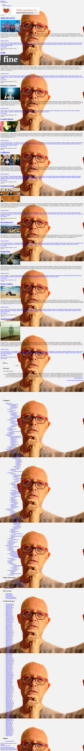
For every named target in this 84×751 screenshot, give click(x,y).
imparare (12, 143)
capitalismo (29, 309)
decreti (51, 212)
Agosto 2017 (8, 693)
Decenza (13, 513)
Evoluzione (3, 143)
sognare (63, 352)
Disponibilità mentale (15, 493)
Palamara (74, 177)
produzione (6, 276)
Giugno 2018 (8, 681)
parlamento (26, 44)
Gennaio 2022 (9, 630)
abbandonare (16, 351)
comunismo (44, 309)
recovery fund (8, 178)
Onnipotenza (16, 424)
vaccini (39, 178)
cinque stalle (41, 212)
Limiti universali (14, 469)
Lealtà (9, 409)
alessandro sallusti (17, 176)
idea (76, 243)
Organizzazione (11, 429)
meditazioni (23, 352)
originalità (23, 244)
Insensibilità (16, 496)
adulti (14, 75)
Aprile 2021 (8, 641)
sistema (55, 352)
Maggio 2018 (8, 682)
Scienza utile (13, 406)
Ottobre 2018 (8, 676)
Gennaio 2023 (9, 616)
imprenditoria (33, 177)
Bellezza (7, 403)
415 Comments (4, 245)
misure (81, 243)
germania (77, 351)
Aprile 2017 (8, 697)
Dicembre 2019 (9, 660)
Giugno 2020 (8, 653)
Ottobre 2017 (8, 690)
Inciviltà (10, 550)
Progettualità (13, 414)
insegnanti (71, 275)
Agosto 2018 (8, 679)
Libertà (6, 309)
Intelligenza (13, 501)
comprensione (58, 142)
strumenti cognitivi (9, 45)
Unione (6, 75)
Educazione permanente (19, 518)
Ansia (12, 483)
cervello (52, 142)
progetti (16, 276)
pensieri (30, 77)
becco (46, 142)
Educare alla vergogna (18, 517)
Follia (12, 498)
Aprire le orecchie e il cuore (19, 474)
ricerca (58, 44)
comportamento (47, 243)
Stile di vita (10, 543)
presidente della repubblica (40, 44)
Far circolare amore (20, 478)
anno (19, 75)
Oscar (17, 525)
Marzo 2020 (8, 656)
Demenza (13, 490)
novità (44, 143)
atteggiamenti (41, 142)
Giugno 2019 (8, 667)
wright (9, 145)
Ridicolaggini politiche (15, 573)
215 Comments (4, 46)
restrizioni (43, 244)
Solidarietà (10, 432)
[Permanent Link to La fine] (10, 64)
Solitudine (67, 352)
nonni (41, 143)
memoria (11, 77)
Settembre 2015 (9, 720)
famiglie (74, 42)
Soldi (12, 537)
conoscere (49, 309)
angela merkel (13, 309)
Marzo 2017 (8, 699)
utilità (38, 111)
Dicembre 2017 (9, 688)
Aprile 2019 (8, 669)
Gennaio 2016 (9, 715)
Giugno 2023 (8, 610)
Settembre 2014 (9, 733)
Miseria (12, 564)
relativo (46, 77)
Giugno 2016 (8, 709)
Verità (17, 465)
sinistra (72, 213)
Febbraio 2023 (9, 615)
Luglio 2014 (8, 735)
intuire (61, 110)
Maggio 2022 (8, 626)
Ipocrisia (13, 571)
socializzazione (70, 44)
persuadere (37, 310)
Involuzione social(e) (15, 554)
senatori (69, 213)
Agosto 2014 (8, 734)
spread (29, 178)
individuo (2, 44)
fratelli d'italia (11, 177)
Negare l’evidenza (7, 284)
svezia (71, 244)
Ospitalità (16, 521)
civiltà (42, 243)
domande (34, 275)
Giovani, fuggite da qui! (18, 580)
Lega (46, 177)
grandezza (8, 143)
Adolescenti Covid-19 (8, 18)
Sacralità (13, 423)
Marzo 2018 (8, 685)
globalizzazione (56, 110)
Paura (9, 561)
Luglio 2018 (8, 680)
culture (52, 243)
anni (17, 75)
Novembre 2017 (9, 689)
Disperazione (13, 492)
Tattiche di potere (9, 594)
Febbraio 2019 (9, 672)
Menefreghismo (14, 531)
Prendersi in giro (11, 447)
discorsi (54, 212)
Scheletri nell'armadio (18, 565)
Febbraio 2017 (9, 700)
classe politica (33, 42)
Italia (8, 77)
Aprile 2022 (8, 627)
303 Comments (4, 180)
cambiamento (26, 212)
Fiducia (6, 177)
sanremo (62, 213)
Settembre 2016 (9, 706)
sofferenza (79, 44)
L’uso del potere (9, 596)
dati (41, 42)
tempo (65, 77)
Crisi (48, 212)
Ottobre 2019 (8, 662)
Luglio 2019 (8, 666)
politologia (11, 111)
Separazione (13, 425)
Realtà (6, 42)
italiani (11, 44)
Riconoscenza (7, 351)
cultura (38, 42)
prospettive (45, 213)
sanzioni (47, 244)
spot (81, 352)
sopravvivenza (73, 352)
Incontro (15, 520)
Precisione (13, 405)
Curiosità (18, 459)
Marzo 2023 (8, 614)
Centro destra (35, 212)
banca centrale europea (40, 176)
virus (2, 353)
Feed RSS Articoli (4, 748)
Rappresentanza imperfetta (16, 536)
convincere (54, 309)
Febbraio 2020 (9, 658)
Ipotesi (17, 463)
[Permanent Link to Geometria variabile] (10, 201)
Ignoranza (18, 460)
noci (38, 143)
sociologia (34, 111)
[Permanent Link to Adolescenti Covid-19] (10, 31)
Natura (31, 352)
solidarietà (62, 77)
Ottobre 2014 (8, 732)
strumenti (2, 45)
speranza (31, 276)
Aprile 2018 (8, 683)
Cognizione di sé (11, 451)
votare (81, 213)
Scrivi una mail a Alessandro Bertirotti (75, 380)
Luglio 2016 (8, 708)
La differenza (5, 152)
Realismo (6, 275)
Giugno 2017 (8, 695)
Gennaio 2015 (9, 728)
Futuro (77, 42)
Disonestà (13, 413)
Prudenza (13, 505)
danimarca (57, 243)
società (75, 44)
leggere (2, 310)
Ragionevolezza (14, 506)
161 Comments (4, 278)
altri (11, 42)
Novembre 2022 (9, 619)
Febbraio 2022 (9, 629)
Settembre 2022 (9, 621)
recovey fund (50, 213)
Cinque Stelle (48, 176)
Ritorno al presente (8, 243)
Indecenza (13, 551)
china (40, 75)
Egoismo (13, 494)
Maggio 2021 (8, 640)
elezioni (58, 212)
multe (2, 244)
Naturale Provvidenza (15, 437)
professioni (11, 276)
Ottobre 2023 (8, 606)
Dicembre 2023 (9, 603)
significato (52, 352)
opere (19, 244)
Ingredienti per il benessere (13, 436)
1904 (16, 142)
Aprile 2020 (8, 655)
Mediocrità (13, 504)
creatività (73, 142)
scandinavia (52, 244)
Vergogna (13, 507)
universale (72, 77)
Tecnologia (76, 143)
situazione (27, 276)
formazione (47, 110)
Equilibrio (16, 519)
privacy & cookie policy (5, 745)
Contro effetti (14, 412)
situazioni (30, 111)
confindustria (62, 176)
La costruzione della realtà (11, 598)
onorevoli (16, 213)
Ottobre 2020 (8, 648)
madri (26, 143)
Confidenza (16, 476)
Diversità (6, 176)
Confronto (13, 512)
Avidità (9, 547)
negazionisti (13, 310)
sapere (53, 310)
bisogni (49, 142)
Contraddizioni (14, 484)
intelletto (79, 309)
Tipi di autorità (9, 593)
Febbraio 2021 (9, 643)
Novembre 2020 (9, 647)
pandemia (22, 44)
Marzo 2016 (8, 713)
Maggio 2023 (8, 612)
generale (73, 75)
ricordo (49, 77)
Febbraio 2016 (9, 714)
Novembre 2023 (9, 605)
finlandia (68, 243)
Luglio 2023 (8, 609)
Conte (45, 212)
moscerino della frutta (32, 143)
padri (47, 143)
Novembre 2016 (9, 703)
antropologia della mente (17, 42)
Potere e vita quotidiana (10, 597)
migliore (19, 77)
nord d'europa (10, 244)
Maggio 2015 (8, 723)
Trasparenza (13, 418)
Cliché (12, 511)
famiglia (69, 75)
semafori (58, 143)
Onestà (12, 532)
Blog (4, 4)
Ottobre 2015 (8, 719)
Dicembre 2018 (9, 674)
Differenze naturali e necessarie (17, 420)
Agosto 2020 (8, 650)
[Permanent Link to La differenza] (10, 165)
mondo (18, 44)
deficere (61, 309)
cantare (30, 212)
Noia (12, 572)
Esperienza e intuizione (8, 85)
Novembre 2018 (9, 675)
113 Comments (4, 113)
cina (33, 309)
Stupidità (18, 489)
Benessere (8, 434)
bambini (28, 42)
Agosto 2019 (8, 665)
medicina (9, 310)
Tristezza (15, 568)
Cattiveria (10, 549)
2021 (12, 75)
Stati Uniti (36, 178)
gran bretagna (3, 352)
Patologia (10, 560)
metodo (15, 77)
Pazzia (17, 480)
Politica (42, 77)
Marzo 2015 (8, 726)
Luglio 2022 (8, 623)
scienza (64, 44)
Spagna (77, 352)
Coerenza (13, 452)
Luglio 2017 (8, 694)
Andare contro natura (12, 546)
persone (34, 77)
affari (12, 176)
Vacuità (17, 467)
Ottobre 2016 (8, 705)
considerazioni (52, 75)
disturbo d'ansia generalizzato (57, 42)
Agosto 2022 (8, 622)
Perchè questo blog (7, 5)
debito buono (78, 176)
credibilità (73, 176)
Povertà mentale (11, 570)
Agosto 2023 (8, 608)
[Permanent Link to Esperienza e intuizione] (10, 99)
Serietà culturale (14, 444)
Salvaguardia (13, 417)
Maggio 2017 (8, 696)
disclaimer (3, 744)
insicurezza (7, 44)
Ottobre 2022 (8, 620)
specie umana (67, 143)
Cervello (7, 449)
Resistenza (13, 440)
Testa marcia (16, 527)
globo (80, 75)
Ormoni (12, 422)
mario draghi (55, 177)
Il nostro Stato (5, 251)
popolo (37, 213)
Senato (65, 213)
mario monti (61, 177)
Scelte (6, 212)
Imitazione (13, 499)
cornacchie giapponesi (65, 142)
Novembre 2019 (9, 661)
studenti (46, 276)
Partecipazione (11, 446)
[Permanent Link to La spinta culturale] (10, 131)
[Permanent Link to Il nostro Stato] (10, 264)
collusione (54, 176)
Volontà (15, 503)
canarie (46, 351)
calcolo (26, 110)
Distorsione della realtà (18, 491)
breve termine (41, 351)
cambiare (34, 243)
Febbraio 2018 (9, 686)
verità (80, 77)
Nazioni (69, 177)
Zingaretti (3, 215)
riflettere (50, 310)
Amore (12, 473)
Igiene (12, 530)
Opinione (18, 464)
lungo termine (14, 352)
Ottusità (15, 487)
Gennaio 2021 (9, 645)
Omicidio (13, 559)
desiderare (64, 351)
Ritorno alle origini (12, 541)
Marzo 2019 (8, 670)
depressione (44, 42)
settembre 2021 (58, 244)
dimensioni (80, 142)
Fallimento (10, 538)
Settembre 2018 (9, 677)
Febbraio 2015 (9, 727)
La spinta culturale (7, 119)
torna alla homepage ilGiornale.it (7, 747)
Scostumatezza (14, 539)
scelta (62, 44)
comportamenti (32, 110)
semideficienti (61, 310)
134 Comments (4, 146)
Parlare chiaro (19, 454)
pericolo (35, 244)
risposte (19, 276)
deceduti (61, 243)
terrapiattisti (74, 310)
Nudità (9, 427)
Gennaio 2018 (9, 687)
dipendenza (69, 351)
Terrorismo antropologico (19, 557)
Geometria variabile (7, 186)
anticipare (12, 110)
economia (38, 110)
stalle (32, 178)
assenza (24, 42)
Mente (14, 44)
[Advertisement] (13, 390)
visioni (78, 213)
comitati (58, 176)
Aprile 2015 (8, 725)
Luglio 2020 (8, 652)
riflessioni (54, 77)
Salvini (22, 178)
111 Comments (4, 79)
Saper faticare (14, 442)
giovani (81, 42)
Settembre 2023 (9, 607)
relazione (55, 44)
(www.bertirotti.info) (78, 378)
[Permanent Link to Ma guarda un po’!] (10, 233)
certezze (26, 275)
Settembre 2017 (9, 692)
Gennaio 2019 (9, 673)
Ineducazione (14, 552)
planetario (38, 77)
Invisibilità (18, 462)
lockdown (66, 110)
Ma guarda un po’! (7, 222)
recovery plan (15, 178)
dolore (65, 42)
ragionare (46, 310)
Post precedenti (4, 358)
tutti (68, 77)
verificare (79, 310)
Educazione (69, 42)
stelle (76, 213)
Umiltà (12, 445)
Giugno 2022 (8, 625)
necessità (5, 244)
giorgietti (20, 177)
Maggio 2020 (8, 654)
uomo (7, 145)
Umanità (10, 544)
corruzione (68, 176)
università (51, 276)
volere (4, 353)
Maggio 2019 (8, 668)
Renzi (19, 178)
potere (41, 213)
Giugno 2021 (8, 639)
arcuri (34, 176)
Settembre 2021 (9, 635)
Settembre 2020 (9, 649)
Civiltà (9, 510)
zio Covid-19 (46, 111)
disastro (49, 42)
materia (18, 352)
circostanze (38, 243)
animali (25, 142)
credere (58, 309)
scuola (23, 276)
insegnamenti (66, 275)
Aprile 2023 (8, 613)
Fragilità (15, 479)
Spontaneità (10, 433)
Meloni (66, 177)
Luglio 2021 (8, 638)
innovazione (17, 143)
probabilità (16, 111)
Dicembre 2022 (9, 618)
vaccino (41, 111)
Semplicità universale (15, 431)
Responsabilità (17, 523)
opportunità (77, 110)
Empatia (12, 497)
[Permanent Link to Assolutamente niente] (10, 340)
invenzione (22, 143)
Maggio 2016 (8, 710)
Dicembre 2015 (9, 716)
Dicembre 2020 (9, 646)
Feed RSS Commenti (12, 748)
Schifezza (16, 566)
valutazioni (76, 77)
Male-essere (8, 545)
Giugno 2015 (8, 722)
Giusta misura (14, 529)
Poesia (9, 430)
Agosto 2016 (8, 707)
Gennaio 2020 (9, 659)
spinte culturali (37, 276)
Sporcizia (10, 574)
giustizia (24, 177)
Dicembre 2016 (9, 702)
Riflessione (16, 466)
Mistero (15, 481)
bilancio (37, 75)
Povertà (10, 563)
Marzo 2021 (8, 642)
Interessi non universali (13, 553)
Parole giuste (19, 456)
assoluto (33, 75)
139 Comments (4, 355)
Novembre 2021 (9, 633)
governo (28, 177)
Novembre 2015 (9, 717)
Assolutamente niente (8, 319)
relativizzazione (49, 44)
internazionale (3, 77)
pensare (28, 310)
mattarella (8, 213)
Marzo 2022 (8, 628)
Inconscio (13, 500)
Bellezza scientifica (8, 142)
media (5, 310)
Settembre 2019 (9, 663)
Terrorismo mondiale (15, 556)
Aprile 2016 (8, 712)
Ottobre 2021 (8, 634)
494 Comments (4, 313)
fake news (75, 309)
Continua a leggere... (5, 40)
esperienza (42, 110)
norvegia (15, 244)
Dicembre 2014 (9, 729)
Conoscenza (16, 458)
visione (2, 311)
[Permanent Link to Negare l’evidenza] (10, 298)
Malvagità (10, 558)
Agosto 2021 (8, 636)
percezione (32, 44)
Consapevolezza (45, 75)
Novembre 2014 (9, 730)
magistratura (50, 177)
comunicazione (38, 309)
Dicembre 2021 (9, 632)
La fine (3, 52)
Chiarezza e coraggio (18, 453)
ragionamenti (21, 111)
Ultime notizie (9, 588)
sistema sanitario (68, 310)
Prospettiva (16, 416)
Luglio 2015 (8, 721)
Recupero (13, 439)
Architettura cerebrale (12, 450)
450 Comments (4, 216)
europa (66, 75)
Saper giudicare (17, 526)
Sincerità (13, 410)
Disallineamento (17, 486)
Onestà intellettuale (18, 533)
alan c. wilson (21, 142)
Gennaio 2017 (9, 701)
